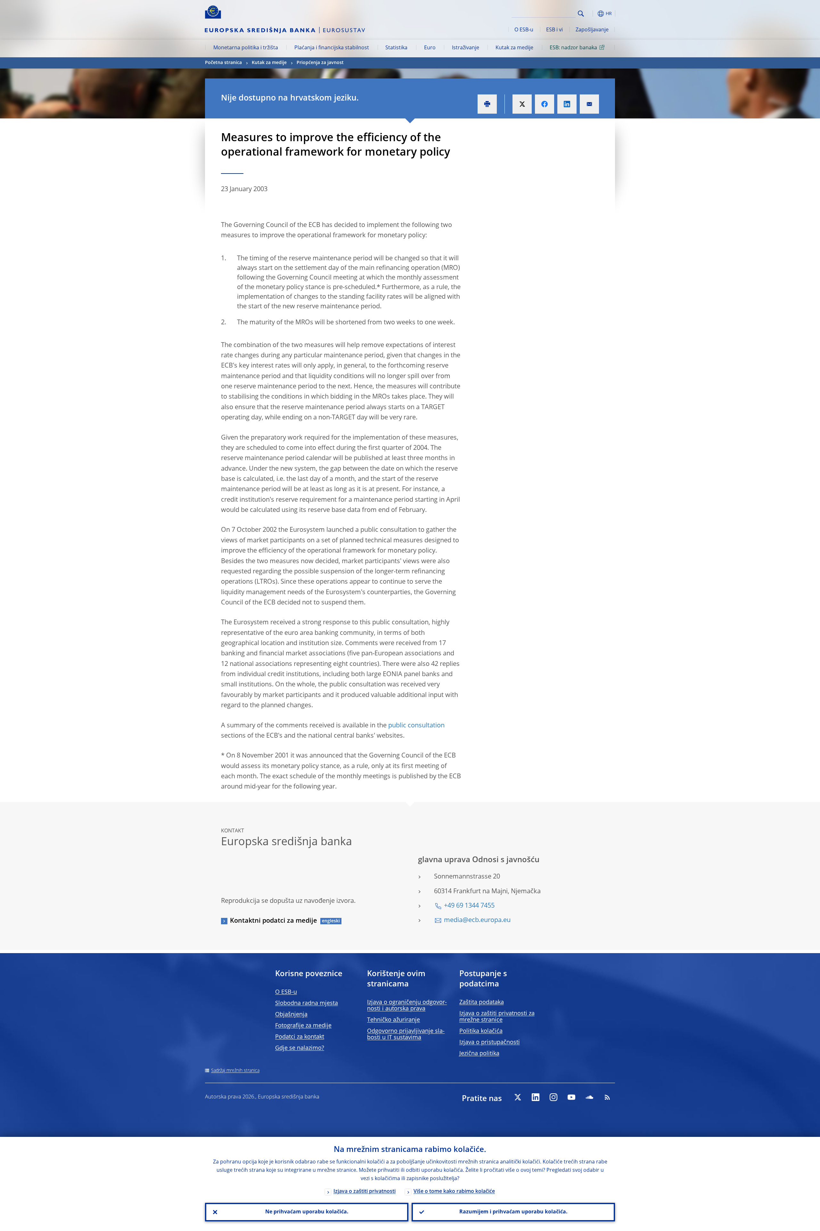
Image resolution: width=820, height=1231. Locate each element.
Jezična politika (479, 1054)
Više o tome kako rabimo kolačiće (454, 1191)
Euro (430, 48)
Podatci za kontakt (299, 1037)
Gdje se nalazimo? (299, 1048)
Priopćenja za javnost (320, 63)
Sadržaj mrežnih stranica (235, 1070)
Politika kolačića (481, 1031)
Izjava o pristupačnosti (489, 1042)
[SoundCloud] (589, 1097)
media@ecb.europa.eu (477, 920)
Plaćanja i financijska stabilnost (331, 48)
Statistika (396, 48)
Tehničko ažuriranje (393, 1020)
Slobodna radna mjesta (306, 1003)
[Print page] (487, 104)
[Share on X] (522, 104)
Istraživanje (465, 48)
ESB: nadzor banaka (573, 48)
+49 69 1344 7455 (469, 906)
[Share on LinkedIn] (567, 104)
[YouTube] (571, 1097)
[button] (592, 13)
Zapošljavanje (592, 30)
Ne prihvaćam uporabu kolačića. (306, 1212)
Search (581, 13)
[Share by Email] (589, 104)
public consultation (416, 726)
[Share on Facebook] (544, 104)
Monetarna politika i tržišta (245, 48)
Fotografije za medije (303, 1026)
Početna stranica (223, 63)
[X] (517, 1097)
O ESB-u (523, 30)
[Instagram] (553, 1097)
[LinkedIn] (535, 1097)
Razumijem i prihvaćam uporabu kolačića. (513, 1212)
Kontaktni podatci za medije (273, 921)
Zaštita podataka (481, 1002)
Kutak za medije (514, 48)
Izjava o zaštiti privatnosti (364, 1191)
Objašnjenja (291, 1014)
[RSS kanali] (607, 1097)
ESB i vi (554, 30)
